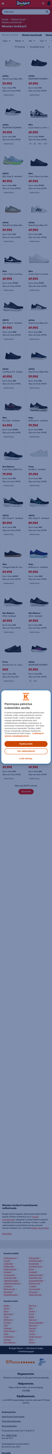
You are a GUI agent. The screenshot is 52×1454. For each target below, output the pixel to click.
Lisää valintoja (25, 758)
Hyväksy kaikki (26, 744)
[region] (26, 727)
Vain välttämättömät (26, 751)
